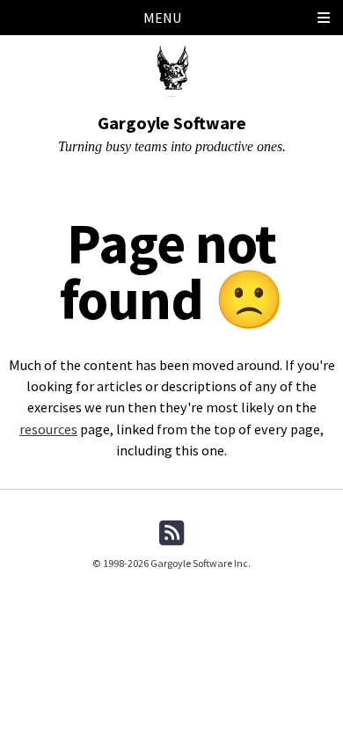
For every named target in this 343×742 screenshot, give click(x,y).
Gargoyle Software (172, 123)
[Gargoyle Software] (172, 68)
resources (48, 429)
